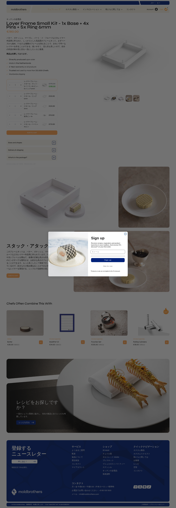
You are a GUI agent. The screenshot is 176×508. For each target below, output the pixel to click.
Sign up (107, 260)
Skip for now (108, 266)
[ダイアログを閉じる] (125, 234)
